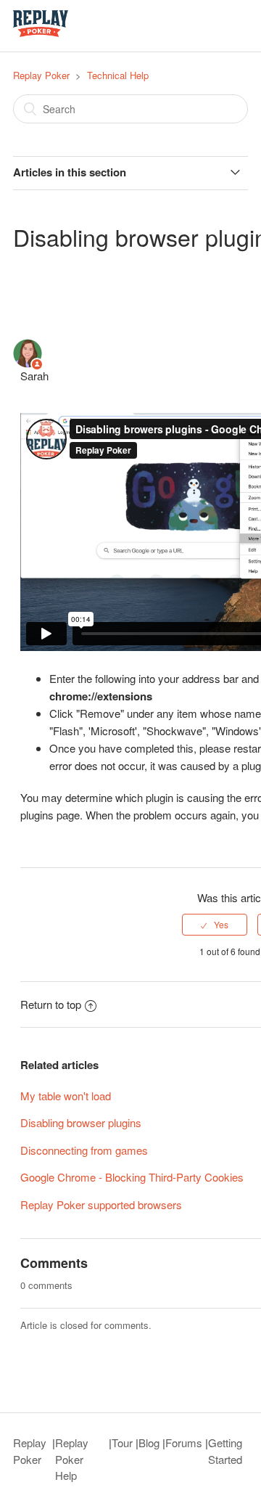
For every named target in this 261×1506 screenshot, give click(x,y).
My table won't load (65, 1095)
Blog (149, 1442)
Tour (122, 1442)
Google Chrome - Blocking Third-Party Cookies (132, 1176)
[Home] (40, 32)
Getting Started (225, 1451)
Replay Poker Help (71, 1459)
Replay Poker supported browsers (101, 1204)
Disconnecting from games (84, 1150)
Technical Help (118, 75)
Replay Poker (41, 75)
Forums (183, 1442)
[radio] (214, 925)
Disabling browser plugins (80, 1122)
